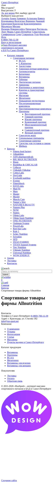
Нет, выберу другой (25, 13)
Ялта (3, 37)
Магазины (12, 339)
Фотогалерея (13, 334)
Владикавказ (7, 21)
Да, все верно (8, 13)
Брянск (41, 18)
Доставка (11, 375)
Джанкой (40, 21)
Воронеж (30, 21)
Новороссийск (17, 29)
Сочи (18, 34)
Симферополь (8, 34)
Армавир (21, 18)
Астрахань (31, 18)
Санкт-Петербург (23, 32)
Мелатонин (13, 360)
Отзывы (11, 331)
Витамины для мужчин (18, 363)
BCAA (10, 357)
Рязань (10, 32)
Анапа (13, 18)
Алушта (5, 18)
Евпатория (6, 24)
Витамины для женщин (19, 365)
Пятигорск (30, 29)
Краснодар (18, 24)
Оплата (10, 378)
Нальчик (5, 29)
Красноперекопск (33, 24)
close (3, 5)
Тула (36, 34)
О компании (13, 329)
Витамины (12, 352)
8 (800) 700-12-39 (9, 39)
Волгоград (20, 21)
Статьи (10, 337)
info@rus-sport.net (10, 321)
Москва (16, 26)
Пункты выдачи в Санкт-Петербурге (25, 342)
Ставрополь (28, 34)
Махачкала (6, 26)
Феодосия (44, 34)
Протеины (12, 355)
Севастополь (38, 32)
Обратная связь (14, 381)
